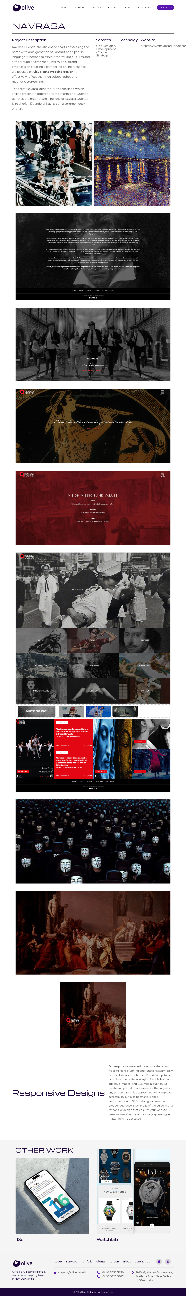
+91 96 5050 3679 (112, 1272)
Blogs (127, 1261)
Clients (112, 7)
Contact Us (144, 7)
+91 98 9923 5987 (112, 1276)
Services (80, 7)
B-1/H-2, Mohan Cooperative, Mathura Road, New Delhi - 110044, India (154, 1276)
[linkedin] (168, 1262)
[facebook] (159, 1262)
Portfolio (96, 7)
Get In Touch (165, 7)
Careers (127, 7)
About (65, 7)
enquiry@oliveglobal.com (74, 1272)
